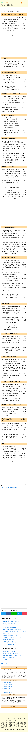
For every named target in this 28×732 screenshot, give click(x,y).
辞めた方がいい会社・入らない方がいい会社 (13, 644)
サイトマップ (12, 716)
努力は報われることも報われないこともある (13, 657)
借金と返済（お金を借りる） (7, 692)
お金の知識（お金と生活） (7, 682)
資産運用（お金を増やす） (7, 690)
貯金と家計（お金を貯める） (7, 684)
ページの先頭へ (4, 663)
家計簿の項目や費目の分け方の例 (10, 627)
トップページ (4, 716)
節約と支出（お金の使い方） (7, 686)
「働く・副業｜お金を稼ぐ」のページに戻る (10, 487)
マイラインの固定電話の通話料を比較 (12, 637)
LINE (14, 613)
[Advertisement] (14, 46)
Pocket (24, 613)
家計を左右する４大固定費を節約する (12, 653)
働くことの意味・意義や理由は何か (11, 621)
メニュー (25, 3)
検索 (21, 3)
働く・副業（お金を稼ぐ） (7, 688)
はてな (19, 613)
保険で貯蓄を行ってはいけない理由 (11, 651)
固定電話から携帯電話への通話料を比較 (12, 635)
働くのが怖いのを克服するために (10, 639)
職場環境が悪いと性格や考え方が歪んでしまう (14, 642)
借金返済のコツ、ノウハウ (9, 659)
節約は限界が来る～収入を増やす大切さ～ (13, 655)
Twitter (4, 613)
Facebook (9, 613)
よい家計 (6, 2)
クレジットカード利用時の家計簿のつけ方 (13, 629)
